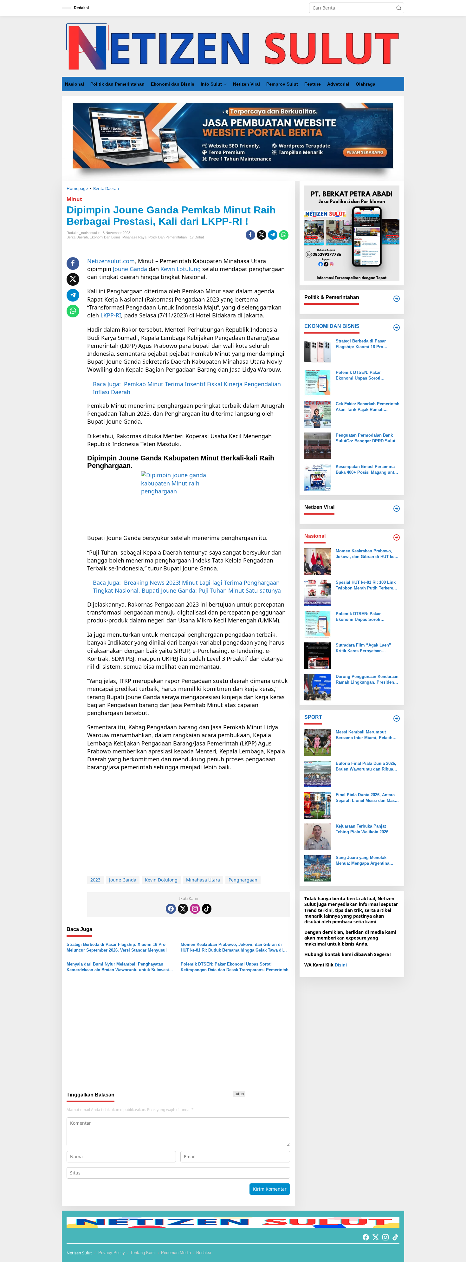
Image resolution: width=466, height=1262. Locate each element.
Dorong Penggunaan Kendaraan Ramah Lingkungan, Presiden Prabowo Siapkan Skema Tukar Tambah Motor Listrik (367, 679)
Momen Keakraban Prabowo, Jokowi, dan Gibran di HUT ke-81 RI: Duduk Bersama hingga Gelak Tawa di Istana (232, 947)
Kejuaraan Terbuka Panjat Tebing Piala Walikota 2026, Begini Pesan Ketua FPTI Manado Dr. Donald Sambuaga (366, 829)
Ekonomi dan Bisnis (105, 237)
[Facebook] (171, 909)
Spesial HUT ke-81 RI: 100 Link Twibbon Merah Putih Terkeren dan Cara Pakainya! (366, 585)
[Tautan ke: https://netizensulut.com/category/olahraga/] (396, 718)
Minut (74, 199)
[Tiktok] (206, 909)
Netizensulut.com (111, 261)
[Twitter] (183, 909)
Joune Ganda (129, 269)
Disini (341, 965)
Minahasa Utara (203, 880)
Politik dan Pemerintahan (167, 237)
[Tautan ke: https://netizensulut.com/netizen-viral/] (396, 508)
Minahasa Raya (134, 237)
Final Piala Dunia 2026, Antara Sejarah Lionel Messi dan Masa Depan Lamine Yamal (366, 797)
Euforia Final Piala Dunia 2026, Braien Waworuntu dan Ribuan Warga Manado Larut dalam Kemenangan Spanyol (366, 766)
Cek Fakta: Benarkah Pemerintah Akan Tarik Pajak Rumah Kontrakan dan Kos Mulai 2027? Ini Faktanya (367, 407)
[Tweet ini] (261, 235)
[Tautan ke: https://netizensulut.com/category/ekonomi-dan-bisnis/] (396, 327)
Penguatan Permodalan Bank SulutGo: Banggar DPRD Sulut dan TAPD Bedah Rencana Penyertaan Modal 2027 (365, 438)
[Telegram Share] (272, 235)
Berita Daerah (77, 237)
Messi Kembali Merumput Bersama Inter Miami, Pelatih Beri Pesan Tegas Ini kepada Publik (364, 735)
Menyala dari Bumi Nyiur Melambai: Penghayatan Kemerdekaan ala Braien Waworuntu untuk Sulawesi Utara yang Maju (118, 967)
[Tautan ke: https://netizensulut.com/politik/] (396, 298)
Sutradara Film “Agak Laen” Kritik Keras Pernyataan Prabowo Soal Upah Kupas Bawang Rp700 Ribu (363, 648)
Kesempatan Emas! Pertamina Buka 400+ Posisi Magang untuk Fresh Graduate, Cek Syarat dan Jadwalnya (367, 469)
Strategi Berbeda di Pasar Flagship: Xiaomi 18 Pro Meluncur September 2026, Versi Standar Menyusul (117, 947)
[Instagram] (195, 909)
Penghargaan (243, 880)
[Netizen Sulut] (233, 46)
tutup (239, 1093)
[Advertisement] (188, 821)
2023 (95, 880)
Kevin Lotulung (180, 269)
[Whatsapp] (283, 235)
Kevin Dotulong (161, 880)
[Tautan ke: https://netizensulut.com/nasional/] (396, 537)
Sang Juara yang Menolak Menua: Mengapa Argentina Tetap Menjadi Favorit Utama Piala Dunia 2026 (364, 860)
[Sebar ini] (250, 235)
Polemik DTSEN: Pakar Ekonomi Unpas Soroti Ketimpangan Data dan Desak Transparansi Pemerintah (234, 967)
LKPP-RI (110, 315)
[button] (398, 8)
